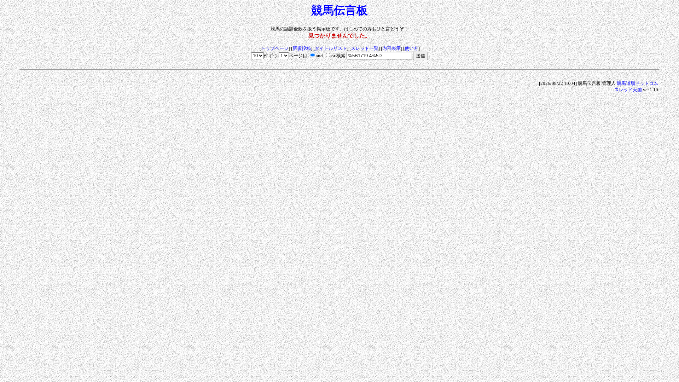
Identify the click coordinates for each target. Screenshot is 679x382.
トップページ (275, 48)
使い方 (411, 48)
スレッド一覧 (364, 48)
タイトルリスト (331, 48)
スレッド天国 (628, 89)
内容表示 (391, 48)
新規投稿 (301, 48)
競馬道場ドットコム (637, 83)
